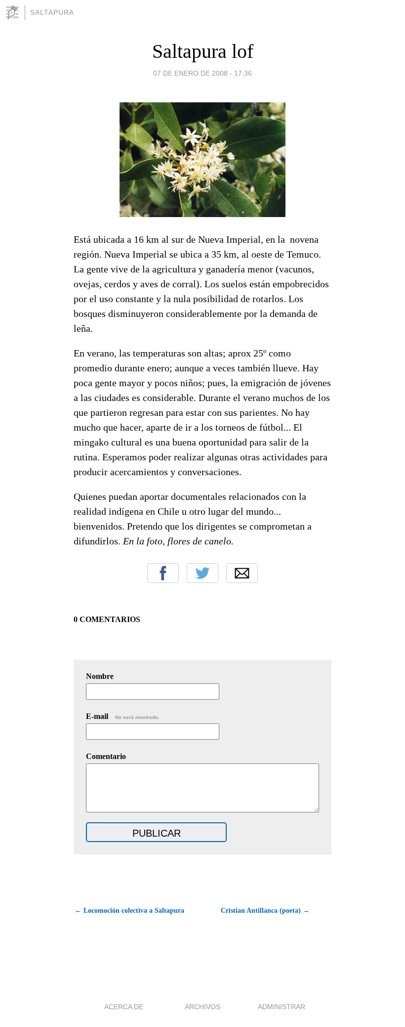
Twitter (202, 573)
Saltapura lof (202, 51)
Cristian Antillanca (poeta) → (265, 910)
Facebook (163, 573)
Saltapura (52, 12)
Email (242, 573)
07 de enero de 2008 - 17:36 (202, 73)
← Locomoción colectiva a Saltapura (129, 910)
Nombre (100, 676)
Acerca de (123, 1007)
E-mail (123, 716)
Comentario (106, 756)
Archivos (202, 1007)
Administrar (281, 1007)
